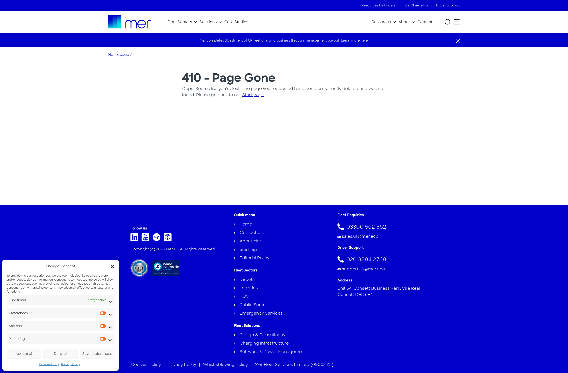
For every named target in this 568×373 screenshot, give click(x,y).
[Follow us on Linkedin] (135, 239)
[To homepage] (129, 22)
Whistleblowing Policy (225, 364)
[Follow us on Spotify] (158, 239)
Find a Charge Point (416, 5)
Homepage (118, 54)
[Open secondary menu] (457, 22)
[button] (112, 266)
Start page (253, 95)
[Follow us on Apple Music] (169, 239)
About (404, 22)
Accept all (24, 353)
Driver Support (448, 5)
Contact (424, 22)
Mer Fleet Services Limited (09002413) (294, 364)
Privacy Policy (70, 364)
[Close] (458, 41)
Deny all (60, 353)
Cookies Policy (49, 364)
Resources (381, 22)
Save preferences (97, 353)
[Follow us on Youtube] (147, 239)
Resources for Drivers (378, 5)
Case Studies (236, 22)
